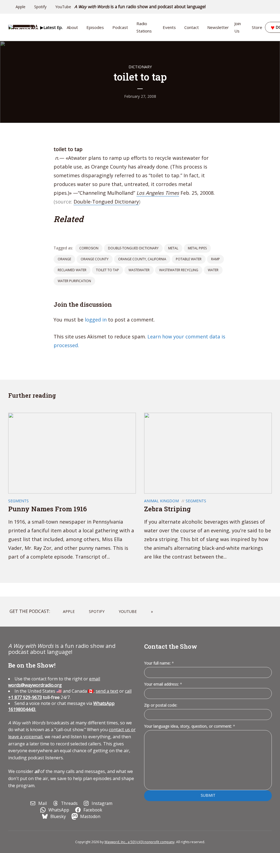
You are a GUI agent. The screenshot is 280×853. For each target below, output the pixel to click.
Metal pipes (197, 248)
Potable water (189, 259)
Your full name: (159, 663)
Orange (64, 259)
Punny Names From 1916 (47, 508)
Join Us (237, 27)
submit (208, 795)
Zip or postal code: (160, 705)
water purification (74, 281)
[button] (51, 27)
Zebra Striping (167, 508)
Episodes (95, 27)
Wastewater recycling (178, 270)
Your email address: (163, 684)
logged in (96, 319)
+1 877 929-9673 (25, 697)
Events (169, 27)
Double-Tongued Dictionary (106, 201)
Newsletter (218, 27)
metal (173, 248)
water (213, 270)
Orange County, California (142, 259)
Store (257, 27)
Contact (191, 27)
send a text (107, 691)
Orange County (95, 259)
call (128, 691)
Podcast (120, 27)
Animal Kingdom (161, 500)
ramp (215, 259)
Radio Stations (144, 27)
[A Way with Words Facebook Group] (262, 7)
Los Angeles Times (157, 193)
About (72, 27)
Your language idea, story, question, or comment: (189, 726)
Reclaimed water (72, 270)
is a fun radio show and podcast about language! (140, 7)
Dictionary (140, 66)
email (54, 682)
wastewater (139, 270)
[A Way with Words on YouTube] (270, 7)
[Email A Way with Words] (247, 7)
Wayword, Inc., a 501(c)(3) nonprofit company (139, 842)
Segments (18, 500)
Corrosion (88, 248)
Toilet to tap (107, 270)
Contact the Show (170, 646)
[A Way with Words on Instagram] (254, 7)
